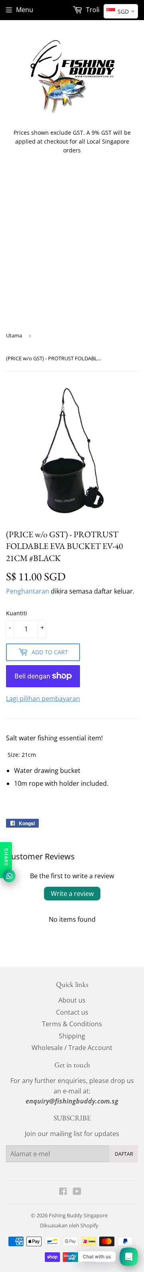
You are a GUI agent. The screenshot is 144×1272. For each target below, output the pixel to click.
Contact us (72, 1012)
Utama (14, 335)
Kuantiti (16, 613)
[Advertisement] (72, 249)
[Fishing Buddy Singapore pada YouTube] (77, 1192)
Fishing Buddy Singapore (78, 1215)
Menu (24, 9)
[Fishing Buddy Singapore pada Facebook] (63, 1192)
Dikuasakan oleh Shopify (69, 1225)
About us (72, 1000)
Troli (92, 9)
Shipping (72, 1036)
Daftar (124, 1154)
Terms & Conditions (72, 1023)
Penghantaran (27, 591)
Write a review (72, 893)
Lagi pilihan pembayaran (43, 698)
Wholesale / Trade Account (72, 1047)
